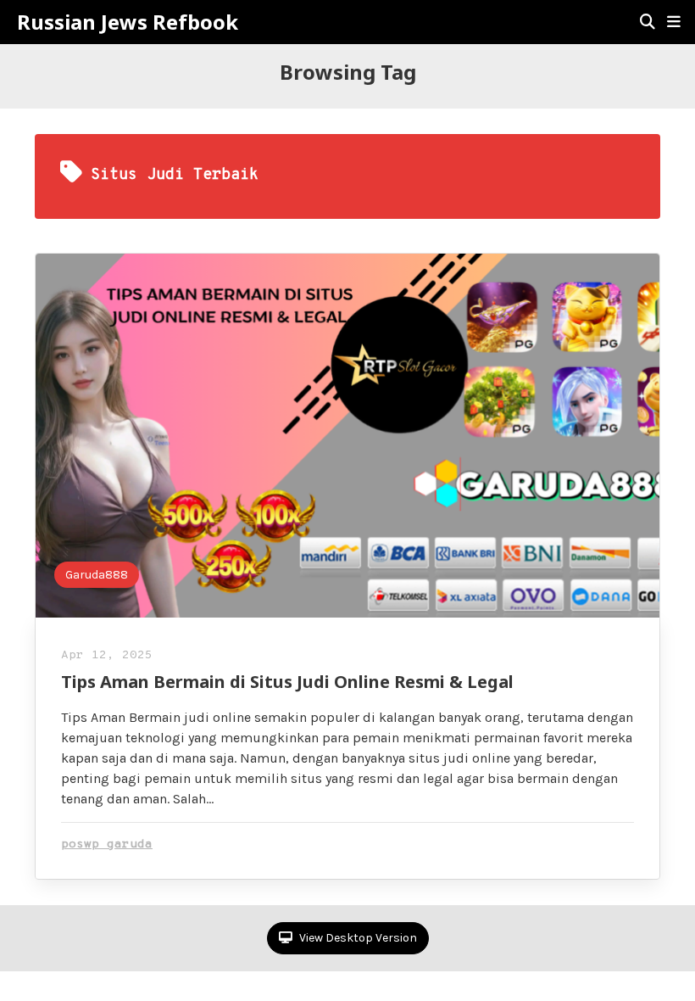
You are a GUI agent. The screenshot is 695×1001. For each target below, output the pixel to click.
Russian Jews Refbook (127, 22)
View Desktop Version (357, 938)
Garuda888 (96, 575)
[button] (674, 22)
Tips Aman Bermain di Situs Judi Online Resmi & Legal (287, 681)
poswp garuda (107, 844)
